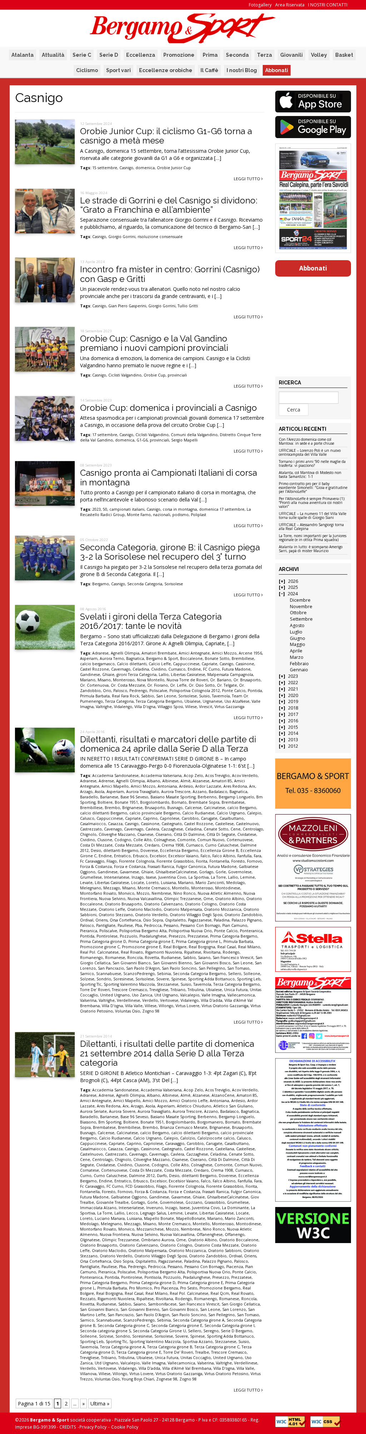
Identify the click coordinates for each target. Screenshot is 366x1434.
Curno (86, 1175)
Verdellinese (128, 1000)
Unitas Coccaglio (195, 1357)
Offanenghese (210, 1234)
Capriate (209, 663)
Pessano (171, 925)
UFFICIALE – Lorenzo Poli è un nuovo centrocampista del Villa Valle (310, 453)
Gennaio (299, 670)
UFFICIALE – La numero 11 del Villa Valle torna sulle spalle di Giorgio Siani (312, 516)
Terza (264, 55)
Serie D (108, 55)
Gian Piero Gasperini (127, 305)
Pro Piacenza (166, 1288)
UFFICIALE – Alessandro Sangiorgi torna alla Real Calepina (311, 527)
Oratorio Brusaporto (123, 904)
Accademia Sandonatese (115, 775)
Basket (344, 55)
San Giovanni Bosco (212, 962)
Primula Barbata (95, 695)
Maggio (297, 644)
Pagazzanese (200, 920)
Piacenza (234, 1266)
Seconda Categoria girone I (229, 1325)
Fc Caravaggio (92, 861)
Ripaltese (192, 952)
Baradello (89, 796)
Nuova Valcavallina (145, 898)
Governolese (240, 871)
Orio (107, 690)
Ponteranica (251, 930)
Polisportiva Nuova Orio (190, 930)
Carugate (209, 818)
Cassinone (245, 663)
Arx (252, 786)
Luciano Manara (110, 1218)
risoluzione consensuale (160, 236)
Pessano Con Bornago (200, 925)
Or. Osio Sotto (202, 685)
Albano (153, 780)
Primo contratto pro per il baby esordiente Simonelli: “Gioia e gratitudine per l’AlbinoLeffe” (313, 488)
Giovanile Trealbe (112, 1202)
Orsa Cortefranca (125, 920)
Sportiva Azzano (198, 1341)
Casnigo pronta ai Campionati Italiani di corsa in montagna (168, 477)
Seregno (211, 1330)
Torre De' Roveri (95, 989)
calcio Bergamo (241, 807)
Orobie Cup (154, 375)
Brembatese (233, 802)
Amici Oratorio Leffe (188, 1100)
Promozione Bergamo (220, 1288)
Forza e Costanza (129, 866)
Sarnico (87, 973)
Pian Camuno (234, 925)
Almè (185, 780)
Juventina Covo (172, 877)
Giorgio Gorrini (121, 236)
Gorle (221, 871)
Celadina (141, 669)
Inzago (138, 877)
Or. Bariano (220, 679)
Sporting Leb (249, 978)
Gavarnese (129, 871)
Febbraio (299, 664)
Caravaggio (174, 1143)
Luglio (296, 632)
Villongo (166, 1005)
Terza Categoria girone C (216, 1346)
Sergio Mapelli (184, 440)
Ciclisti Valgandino (125, 375)
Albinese (170, 780)
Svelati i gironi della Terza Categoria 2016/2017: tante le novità (151, 621)
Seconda (237, 55)
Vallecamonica (241, 995)
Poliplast (198, 514)
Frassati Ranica (161, 866)
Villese (191, 706)
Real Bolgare (175, 946)
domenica (145, 167)
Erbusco (140, 855)
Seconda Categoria (144, 583)
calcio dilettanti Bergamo (103, 813)
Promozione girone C (100, 946)
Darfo (162, 1175)
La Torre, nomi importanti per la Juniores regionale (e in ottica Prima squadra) (312, 538)
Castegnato (172, 823)
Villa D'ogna (144, 706)
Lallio (164, 674)
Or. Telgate (227, 685)
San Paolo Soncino (179, 968)
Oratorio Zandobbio (243, 914)
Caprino (150, 818)
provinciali (177, 375)
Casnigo (126, 167)
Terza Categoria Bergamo (159, 701)
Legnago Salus (153, 1213)
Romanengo (91, 957)
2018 (293, 708)
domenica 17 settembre (221, 509)
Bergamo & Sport (162, 658)
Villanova (88, 1373)
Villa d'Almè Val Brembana (186, 1368)
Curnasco (177, 669)
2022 (293, 683)
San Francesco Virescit (233, 957)
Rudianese (171, 957)
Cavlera (152, 829)
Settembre (301, 619)
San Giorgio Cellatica (241, 1304)
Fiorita (201, 861)
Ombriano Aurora (157, 1239)
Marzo (296, 657)
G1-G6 (142, 440)
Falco (205, 855)
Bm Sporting (109, 1122)
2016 (293, 721)
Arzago (86, 791)
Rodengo (231, 952)
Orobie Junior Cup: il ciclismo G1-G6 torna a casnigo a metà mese (166, 136)
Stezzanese (167, 984)
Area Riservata (290, 5)
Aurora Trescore (176, 791)
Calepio (254, 813)
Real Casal (226, 946)
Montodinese (227, 887)
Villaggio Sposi (170, 706)
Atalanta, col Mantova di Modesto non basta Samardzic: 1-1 (310, 475)
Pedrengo (138, 690)
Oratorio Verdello (151, 914)
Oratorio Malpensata (183, 909)
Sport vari (118, 70)
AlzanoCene (223, 1095)
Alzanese (201, 780)
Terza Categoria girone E (139, 1352)
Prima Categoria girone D (103, 941)
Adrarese (100, 653)
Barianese (109, 796)
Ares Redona (235, 786)
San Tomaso (238, 968)
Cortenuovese (240, 839)
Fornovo (254, 861)
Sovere (162, 978)
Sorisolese (173, 583)
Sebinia (164, 973)
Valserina (88, 1000)
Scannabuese (108, 973)
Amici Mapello (115, 786)
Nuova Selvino (112, 898)
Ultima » (99, 1403)
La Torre (218, 877)
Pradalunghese (153, 936)
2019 (293, 701)
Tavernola (221, 695)
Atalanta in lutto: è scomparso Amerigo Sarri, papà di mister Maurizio (310, 549)
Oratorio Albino (229, 898)
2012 (293, 746)
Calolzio (187, 1138)
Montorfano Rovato (98, 893)
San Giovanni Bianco (132, 962)
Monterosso (124, 679)
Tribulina (196, 989)
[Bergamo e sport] (313, 783)
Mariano (87, 679)
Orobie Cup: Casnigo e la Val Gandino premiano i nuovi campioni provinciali (154, 343)
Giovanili (291, 55)
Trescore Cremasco (129, 989)
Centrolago (253, 829)
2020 (293, 695)
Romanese (115, 957)
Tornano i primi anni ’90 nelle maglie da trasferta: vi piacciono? (312, 464)
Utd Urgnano (166, 995)
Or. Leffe (178, 685)
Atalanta (22, 55)
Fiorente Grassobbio (175, 861)
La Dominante (235, 1207)
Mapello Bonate (159, 1218)
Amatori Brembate (159, 653)
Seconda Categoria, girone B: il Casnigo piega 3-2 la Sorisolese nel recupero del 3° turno (170, 552)
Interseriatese (116, 877)
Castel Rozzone (94, 669)
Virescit (205, 706)
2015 (293, 727)
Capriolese (169, 818)
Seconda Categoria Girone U (159, 1330)
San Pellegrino (212, 968)
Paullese (125, 925)
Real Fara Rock (125, 695)
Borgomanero (210, 1122)
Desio (96, 850)
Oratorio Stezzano (116, 914)
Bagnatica (135, 658)
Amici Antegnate (194, 653)
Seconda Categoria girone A (198, 1320)
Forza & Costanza (96, 866)
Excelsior (158, 855)
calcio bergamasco (97, 663)
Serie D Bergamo (236, 1330)
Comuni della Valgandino (194, 434)
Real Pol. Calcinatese (99, 952)
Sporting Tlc (91, 984)
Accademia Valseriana (161, 775)
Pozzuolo (128, 936)
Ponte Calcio (234, 690)
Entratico (122, 855)
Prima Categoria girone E (151, 941)
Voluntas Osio (127, 1011)
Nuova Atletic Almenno (219, 893)
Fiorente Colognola (136, 861)
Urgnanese (212, 701)
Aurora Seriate (93, 1111)
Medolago (235, 882)
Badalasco (218, 791)
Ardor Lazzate (208, 786)
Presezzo (177, 936)
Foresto (238, 861)
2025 (293, 587)
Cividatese (246, 834)
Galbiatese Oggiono (129, 1197)
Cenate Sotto (216, 829)
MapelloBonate (190, 1218)
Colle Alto (142, 839)
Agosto (297, 625)
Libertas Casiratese (188, 674)
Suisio (204, 695)
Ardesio (186, 786)
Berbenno (207, 796)
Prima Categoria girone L (198, 941)
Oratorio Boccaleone (238, 1239)
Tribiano (178, 989)
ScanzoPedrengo (139, 973)
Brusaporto (155, 807)
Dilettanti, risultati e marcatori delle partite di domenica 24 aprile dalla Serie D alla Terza (168, 744)
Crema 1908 (173, 845)
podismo (180, 514)
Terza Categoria (119, 701)
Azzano (200, 791)
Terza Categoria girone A (122, 1346)
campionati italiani (126, 509)
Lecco (132, 1213)
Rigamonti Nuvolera (163, 952)
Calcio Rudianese (198, 813)
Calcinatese (214, 807)
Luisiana (168, 882)
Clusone (104, 839)
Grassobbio (214, 1202)
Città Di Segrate (221, 834)
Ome (208, 898)
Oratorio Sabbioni (224, 1250)
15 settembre (104, 167)
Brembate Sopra (204, 802)
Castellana (224, 1148)
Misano (104, 679)
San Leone (166, 695)
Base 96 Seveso (134, 796)
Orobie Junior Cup (174, 167)
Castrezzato (91, 829)
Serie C (82, 55)
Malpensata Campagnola (230, 674)
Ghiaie (108, 674)
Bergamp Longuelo (236, 796)
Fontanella (219, 861)
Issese (151, 877)
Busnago (175, 807)
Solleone (251, 973)
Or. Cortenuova (94, 685)
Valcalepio (189, 995)
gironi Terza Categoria (137, 674)
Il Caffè (209, 70)
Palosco (120, 690)
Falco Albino (223, 855)
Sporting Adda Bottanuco (211, 978)
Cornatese (89, 1170)
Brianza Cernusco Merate (183, 1127)
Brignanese (132, 807)
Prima (210, 55)
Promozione (178, 55)
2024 (293, 594)
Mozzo (143, 893)
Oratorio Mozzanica (222, 909)
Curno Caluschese (221, 845)
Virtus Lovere (187, 1005)
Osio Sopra (153, 920)
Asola (99, 791)
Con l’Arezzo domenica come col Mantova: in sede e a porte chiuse (306, 442)
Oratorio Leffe (112, 909)
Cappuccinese (186, 663)
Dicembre (300, 600)
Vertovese (169, 1000)
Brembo (112, 807)
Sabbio (147, 695)
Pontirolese (107, 936)
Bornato (179, 802)
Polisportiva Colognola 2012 (194, 690)
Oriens (101, 920)
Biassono (88, 1122)
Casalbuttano (231, 818)
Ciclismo (87, 70)
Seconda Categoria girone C (123, 1325)
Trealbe (202, 1352)
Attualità (53, 55)
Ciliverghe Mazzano (117, 834)
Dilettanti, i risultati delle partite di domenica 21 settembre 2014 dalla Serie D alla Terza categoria (167, 1053)
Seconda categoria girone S (105, 1330)
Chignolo (88, 834)
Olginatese (90, 1239)
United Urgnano (115, 995)
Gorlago (206, 871)
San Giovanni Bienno (172, 962)
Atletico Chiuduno (194, 1106)
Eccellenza (140, 55)
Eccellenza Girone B (219, 850)
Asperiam (89, 658)
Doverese (149, 850)
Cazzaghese (172, 829)
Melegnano (90, 887)
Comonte (186, 839)
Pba (138, 925)
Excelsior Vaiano (183, 855)
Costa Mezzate (128, 845)
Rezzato (87, 1298)
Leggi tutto (247, 178)
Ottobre (298, 613)
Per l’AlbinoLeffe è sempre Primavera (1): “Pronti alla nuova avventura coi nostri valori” (312, 503)
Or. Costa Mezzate (128, 685)
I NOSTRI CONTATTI (327, 5)
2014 (293, 733)
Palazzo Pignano (247, 920)
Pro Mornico (140, 1288)
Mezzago (111, 887)
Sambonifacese (162, 1304)
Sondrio (104, 978)
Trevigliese (158, 989)
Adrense (106, 780)
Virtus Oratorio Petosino (226, 1373)
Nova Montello (150, 679)
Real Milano (249, 946)
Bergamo (100, 583)
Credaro (151, 845)
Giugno (297, 638)
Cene (236, 829)
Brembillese (243, 658)
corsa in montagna (180, 509)
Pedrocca (153, 925)
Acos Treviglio (217, 775)
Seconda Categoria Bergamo (199, 973)
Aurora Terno (112, 658)
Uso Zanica (142, 995)
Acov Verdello (245, 775)
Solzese (87, 978)
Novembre (301, 607)
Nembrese (161, 893)
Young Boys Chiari (138, 1379)
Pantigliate (105, 925)
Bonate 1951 (126, 802)
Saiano (204, 957)
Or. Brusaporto (247, 679)
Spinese (178, 978)
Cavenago (113, 829)
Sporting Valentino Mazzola (129, 984)
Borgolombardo (154, 802)
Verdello (150, 1000)
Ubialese (192, 701)
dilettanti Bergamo (120, 850)
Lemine (247, 877)
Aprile (296, 651)
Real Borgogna (202, 946)
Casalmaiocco (93, 823)
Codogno (122, 839)
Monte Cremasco (154, 887)
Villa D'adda (211, 1000)
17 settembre (104, 434)
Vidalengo (123, 706)
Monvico (126, 893)
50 (105, 509)
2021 (293, 689)
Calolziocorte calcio (215, 1138)
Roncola (135, 957)
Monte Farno (139, 514)
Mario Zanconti (210, 882)
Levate (86, 882)
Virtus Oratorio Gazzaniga (225, 1005)
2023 (96, 509)
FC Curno (211, 669)
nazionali (161, 514)
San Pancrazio (111, 968)
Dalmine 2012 (142, 1175)
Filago (112, 861)
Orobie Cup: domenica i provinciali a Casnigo (168, 408)
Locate (137, 882)
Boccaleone (191, 658)
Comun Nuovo (210, 839)
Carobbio (190, 818)
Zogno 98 (150, 1011)
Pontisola (152, 1277)
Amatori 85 (222, 780)
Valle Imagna (213, 995)
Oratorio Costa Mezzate (216, 1245)
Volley (319, 55)
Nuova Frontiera (114, 1234)
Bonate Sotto (217, 658)
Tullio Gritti (188, 305)
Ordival (86, 920)
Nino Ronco (184, 893)
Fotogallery (260, 5)
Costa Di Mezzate (96, 845)
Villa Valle (134, 1005)
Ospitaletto (175, 920)
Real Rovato (132, 952)
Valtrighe (104, 706)
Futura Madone (236, 669)
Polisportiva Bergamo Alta (143, 930)
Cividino (158, 669)
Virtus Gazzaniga (229, 706)
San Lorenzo (234, 1309)
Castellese (224, 823)
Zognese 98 (166, 1379)
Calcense (193, 807)
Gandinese (90, 674)
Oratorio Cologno (201, 904)
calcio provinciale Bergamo (154, 813)
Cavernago (120, 669)
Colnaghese (164, 839)
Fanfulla (244, 855)
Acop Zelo (193, 775)
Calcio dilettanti (132, 663)
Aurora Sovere (122, 1111)
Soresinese (123, 978)
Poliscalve (158, 690)
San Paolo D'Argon (143, 968)
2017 (293, 714)
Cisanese (145, 834)
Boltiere (105, 802)
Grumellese (91, 877)
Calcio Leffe (160, 663)
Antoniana (167, 786)
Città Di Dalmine (189, 834)
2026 (293, 581)
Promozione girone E (141, 946)
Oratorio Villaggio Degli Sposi (196, 914)
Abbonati (276, 70)
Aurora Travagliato (142, 791)
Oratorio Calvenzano (163, 904)
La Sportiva (198, 877)
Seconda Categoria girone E (176, 1325)
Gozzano (194, 1202)
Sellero (234, 973)
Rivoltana (212, 952)
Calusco (87, 818)
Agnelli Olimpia (125, 653)
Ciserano (163, 834)
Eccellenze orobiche (165, 70)
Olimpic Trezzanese (182, 898)
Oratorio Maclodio (144, 909)
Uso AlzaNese (236, 701)
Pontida (255, 690)
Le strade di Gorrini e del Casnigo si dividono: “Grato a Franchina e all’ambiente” (168, 205)
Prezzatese (198, 936)
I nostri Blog (242, 70)
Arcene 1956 (250, 653)
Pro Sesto (188, 1288)
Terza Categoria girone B (169, 1346)
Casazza (115, 823)
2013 (293, 740)
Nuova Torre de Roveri (187, 679)
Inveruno (154, 1207)
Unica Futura (236, 989)
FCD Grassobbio (139, 1186)
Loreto (152, 882)
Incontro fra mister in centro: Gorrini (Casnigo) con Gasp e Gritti (170, 274)
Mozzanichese (150, 1229)
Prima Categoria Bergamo (233, 936)
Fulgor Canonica (191, 866)
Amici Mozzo (224, 653)
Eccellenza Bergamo (179, 850)
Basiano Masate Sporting (173, 796)
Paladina (221, 920)
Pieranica (88, 930)
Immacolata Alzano (98, 1207)
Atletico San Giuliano (233, 1106)
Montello (180, 887)
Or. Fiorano (157, 685)
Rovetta (152, 957)
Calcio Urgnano (231, 813)
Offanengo (234, 1234)
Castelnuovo (247, 823)
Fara (257, 855)
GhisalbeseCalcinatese (176, 871)
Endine (194, 669)
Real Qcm (220, 1293)
